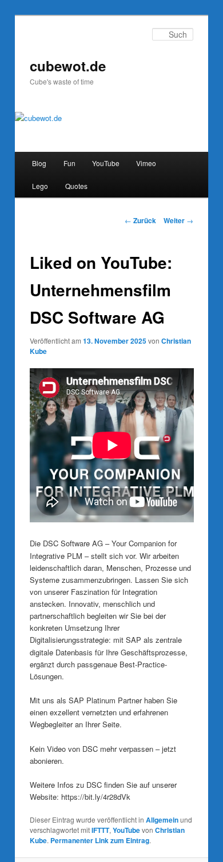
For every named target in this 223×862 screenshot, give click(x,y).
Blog (39, 163)
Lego (40, 186)
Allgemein (162, 820)
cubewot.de (68, 65)
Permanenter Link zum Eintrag (99, 840)
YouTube (106, 163)
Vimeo (146, 163)
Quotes (76, 186)
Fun (69, 163)
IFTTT (100, 830)
